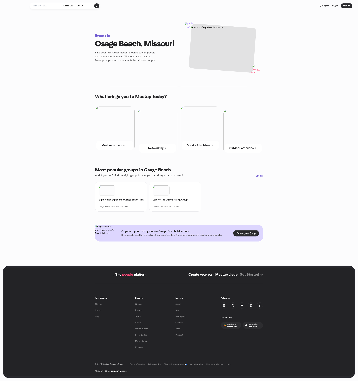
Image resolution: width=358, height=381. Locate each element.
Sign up (98, 304)
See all (259, 176)
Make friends (141, 341)
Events (138, 310)
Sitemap (139, 347)
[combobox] (77, 5)
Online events (141, 329)
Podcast (179, 335)
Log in (98, 310)
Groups (138, 304)
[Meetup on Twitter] (233, 305)
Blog (178, 310)
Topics (138, 316)
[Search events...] (96, 5)
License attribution (214, 364)
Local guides (141, 335)
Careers (179, 323)
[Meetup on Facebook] (224, 305)
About (178, 304)
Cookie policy (196, 364)
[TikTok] (260, 305)
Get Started (249, 274)
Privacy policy (154, 364)
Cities (138, 323)
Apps (178, 329)
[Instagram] (251, 305)
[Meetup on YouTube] (242, 305)
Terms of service (137, 364)
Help (97, 316)
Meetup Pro (181, 316)
